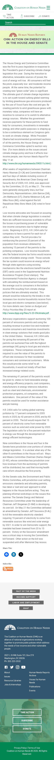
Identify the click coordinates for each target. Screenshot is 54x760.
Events (32, 690)
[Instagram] (17, 669)
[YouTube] (23, 669)
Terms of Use (34, 748)
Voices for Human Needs (37, 681)
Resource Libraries (12, 680)
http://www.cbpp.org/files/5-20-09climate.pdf (26, 313)
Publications (34, 686)
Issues (7, 676)
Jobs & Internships (12, 684)
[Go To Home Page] (23, 7)
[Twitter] (12, 669)
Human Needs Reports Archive (39, 674)
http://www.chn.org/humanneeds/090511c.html (26, 163)
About (7, 672)
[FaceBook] (6, 669)
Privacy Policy (20, 748)
